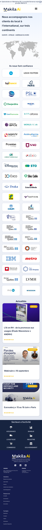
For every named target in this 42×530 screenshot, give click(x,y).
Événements (5, 498)
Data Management (7, 489)
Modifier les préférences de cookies (21, 461)
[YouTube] (25, 465)
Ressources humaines (7, 479)
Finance (5, 484)
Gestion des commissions (8, 487)
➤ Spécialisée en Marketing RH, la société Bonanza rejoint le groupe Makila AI (21, 2)
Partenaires (5, 521)
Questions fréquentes (7, 523)
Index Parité (5, 481)
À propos (5, 515)
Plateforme (5, 513)
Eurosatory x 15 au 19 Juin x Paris (20, 407)
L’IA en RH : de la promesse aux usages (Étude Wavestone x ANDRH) (19, 330)
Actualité (5, 495)
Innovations (5, 503)
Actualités (21, 301)
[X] (15, 465)
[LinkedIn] (20, 465)
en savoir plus (9, 339)
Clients (4, 518)
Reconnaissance (6, 501)
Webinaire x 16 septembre (16, 371)
